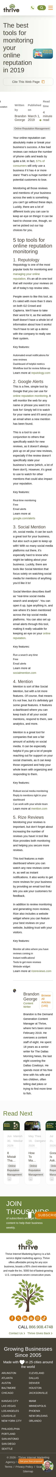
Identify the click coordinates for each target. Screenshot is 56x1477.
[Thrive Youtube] (31, 1318)
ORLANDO (35, 1421)
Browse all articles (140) (46, 1000)
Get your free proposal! (31, 1461)
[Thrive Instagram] (37, 1318)
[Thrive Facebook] (12, 1318)
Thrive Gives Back (38, 1333)
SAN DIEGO (8, 1444)
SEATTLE (7, 1449)
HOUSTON (35, 1388)
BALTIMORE (9, 1388)
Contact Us (16, 1333)
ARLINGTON (9, 1373)
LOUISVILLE (9, 1416)
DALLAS (34, 1378)
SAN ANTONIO (10, 1439)
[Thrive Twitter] (18, 1318)
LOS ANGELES (10, 1411)
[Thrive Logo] (11, 8)
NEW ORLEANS (38, 1416)
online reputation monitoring (30, 395)
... (9, 1179)
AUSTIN (6, 1383)
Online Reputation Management (31, 128)
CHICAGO (7, 1393)
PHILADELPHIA (11, 1429)
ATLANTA (7, 1378)
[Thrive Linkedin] (25, 1318)
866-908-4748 (33, 7)
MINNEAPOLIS (37, 1406)
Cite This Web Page (26, 81)
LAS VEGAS (9, 1406)
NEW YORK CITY (12, 1421)
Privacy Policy (24, 1466)
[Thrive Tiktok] (44, 1318)
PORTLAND (8, 1434)
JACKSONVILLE (38, 1393)
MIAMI (32, 1401)
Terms (8, 1466)
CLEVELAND (36, 1373)
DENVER (34, 1383)
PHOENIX (34, 1411)
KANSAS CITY (10, 1401)
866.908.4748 (41, 1327)
